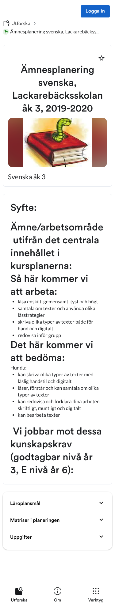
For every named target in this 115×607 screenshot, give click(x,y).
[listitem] (19, 596)
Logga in (95, 11)
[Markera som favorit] (101, 58)
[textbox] (57, 339)
